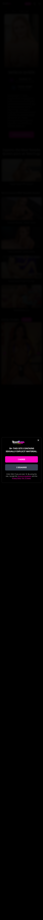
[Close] (38, 440)
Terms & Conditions (24, 476)
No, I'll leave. (26, 478)
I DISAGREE (21, 467)
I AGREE (21, 459)
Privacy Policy (16, 478)
